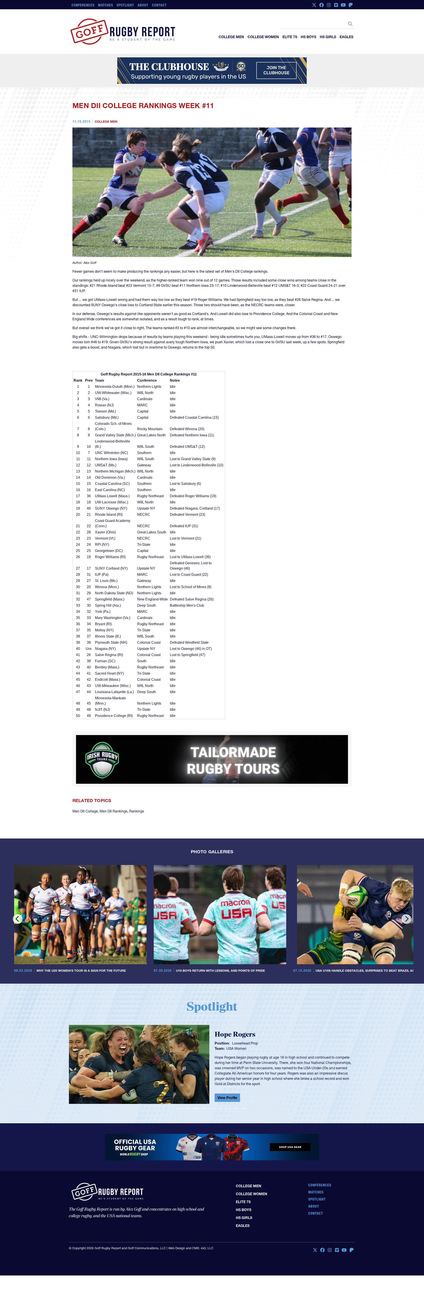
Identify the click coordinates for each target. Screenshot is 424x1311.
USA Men (233, 1059)
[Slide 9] (243, 1115)
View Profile (227, 1101)
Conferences (83, 5)
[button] (90, 1073)
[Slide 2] (188, 1115)
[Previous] (18, 926)
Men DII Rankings (113, 818)
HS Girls (328, 37)
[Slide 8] (236, 1115)
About (143, 5)
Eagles (346, 37)
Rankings (136, 818)
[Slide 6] (220, 1115)
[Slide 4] (204, 1115)
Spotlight (125, 5)
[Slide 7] (228, 1115)
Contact (159, 5)
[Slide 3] (196, 1115)
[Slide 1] (180, 1115)
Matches (105, 5)
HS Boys (308, 37)
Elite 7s (289, 37)
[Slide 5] (212, 1115)
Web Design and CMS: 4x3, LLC (190, 1248)
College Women (263, 37)
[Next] (406, 926)
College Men (231, 37)
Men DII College (85, 818)
